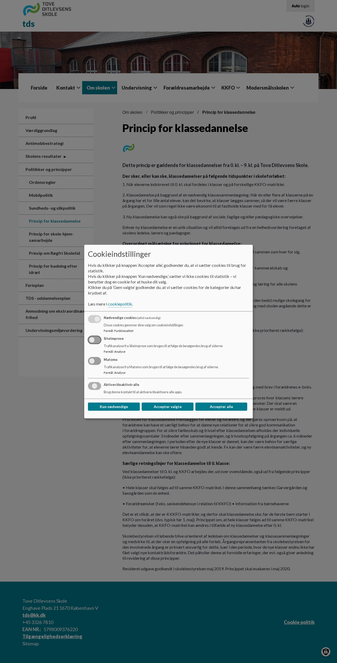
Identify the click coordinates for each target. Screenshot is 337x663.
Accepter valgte (168, 406)
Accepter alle (221, 406)
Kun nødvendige (114, 406)
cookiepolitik (120, 303)
